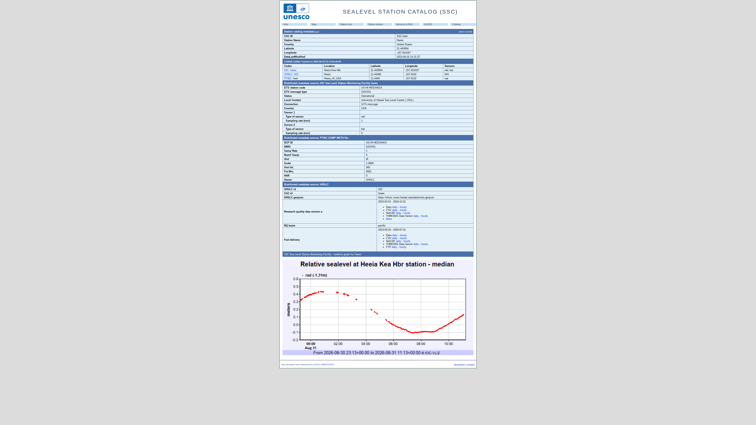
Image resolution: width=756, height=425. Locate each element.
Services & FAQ (404, 24)
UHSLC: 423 (291, 74)
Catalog (456, 24)
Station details (375, 24)
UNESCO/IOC (327, 364)
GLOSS (428, 24)
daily (394, 207)
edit (317, 32)
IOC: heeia (290, 70)
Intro (286, 24)
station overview (465, 32)
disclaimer (459, 364)
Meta (389, 218)
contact (470, 364)
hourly (403, 207)
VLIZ (315, 364)
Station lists (346, 24)
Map (314, 24)
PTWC (288, 78)
